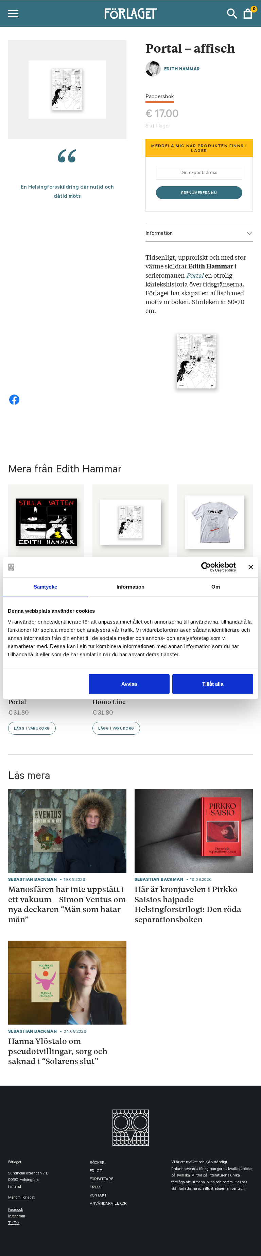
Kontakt (98, 1196)
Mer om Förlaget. (21, 1198)
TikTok (13, 1223)
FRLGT (96, 1171)
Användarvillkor (108, 1204)
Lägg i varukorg (32, 729)
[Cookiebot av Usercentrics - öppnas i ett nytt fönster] (206, 567)
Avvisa (129, 683)
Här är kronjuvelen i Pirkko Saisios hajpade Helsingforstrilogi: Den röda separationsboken (188, 904)
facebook (15, 1210)
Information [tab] (130, 587)
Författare (102, 1180)
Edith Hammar (182, 69)
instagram (16, 1217)
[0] (248, 13)
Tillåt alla (212, 683)
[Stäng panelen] (250, 567)
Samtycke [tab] (45, 587)
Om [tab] (215, 587)
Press (95, 1188)
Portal (17, 701)
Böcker (97, 1163)
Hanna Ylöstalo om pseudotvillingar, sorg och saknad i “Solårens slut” (57, 1051)
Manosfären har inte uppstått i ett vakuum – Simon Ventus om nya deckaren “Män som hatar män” (67, 904)
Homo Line (109, 701)
